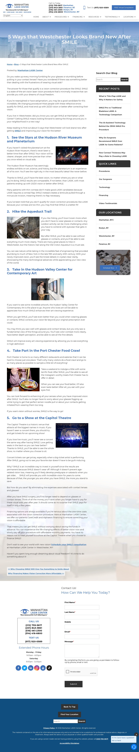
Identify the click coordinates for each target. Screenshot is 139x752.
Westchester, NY (71, 12)
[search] (124, 79)
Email (67, 632)
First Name (70, 602)
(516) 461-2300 (56, 10)
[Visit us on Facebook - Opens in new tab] (18, 668)
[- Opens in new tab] (49, 668)
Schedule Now (108, 268)
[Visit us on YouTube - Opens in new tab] (43, 668)
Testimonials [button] (111, 17)
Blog (16, 64)
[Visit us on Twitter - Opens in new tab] (24, 668)
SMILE (18, 131)
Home (36, 17)
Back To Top (69, 707)
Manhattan (68, 5)
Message (69, 642)
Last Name (70, 612)
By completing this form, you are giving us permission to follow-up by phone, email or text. (92, 661)
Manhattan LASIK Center (30, 70)
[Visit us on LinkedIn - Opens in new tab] (30, 668)
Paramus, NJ (69, 8)
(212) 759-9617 (55, 5)
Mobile (68, 622)
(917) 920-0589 (101, 8)
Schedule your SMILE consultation (68, 544)
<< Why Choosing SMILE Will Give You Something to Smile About (38, 569)
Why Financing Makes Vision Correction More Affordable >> (36, 573)
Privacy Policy (49, 728)
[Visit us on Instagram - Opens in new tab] (37, 668)
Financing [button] (78, 17)
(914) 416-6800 (56, 12)
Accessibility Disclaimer (69, 743)
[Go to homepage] (17, 8)
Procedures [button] (61, 17)
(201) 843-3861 (56, 8)
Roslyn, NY (68, 10)
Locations (128, 17)
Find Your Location (69, 714)
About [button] (45, 17)
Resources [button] (94, 17)
